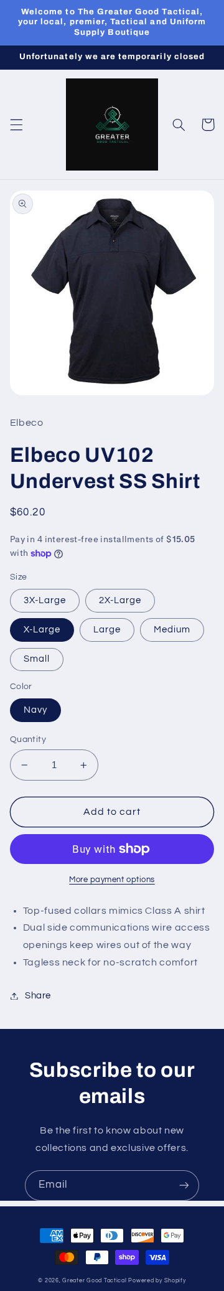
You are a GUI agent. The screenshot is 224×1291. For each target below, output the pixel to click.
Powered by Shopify (156, 1281)
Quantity (28, 739)
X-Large (42, 629)
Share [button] (38, 995)
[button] (16, 124)
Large (107, 629)
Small (37, 659)
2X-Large (120, 600)
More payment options (112, 880)
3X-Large (45, 600)
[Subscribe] (184, 1185)
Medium (172, 629)
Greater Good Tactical (94, 1281)
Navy (35, 710)
